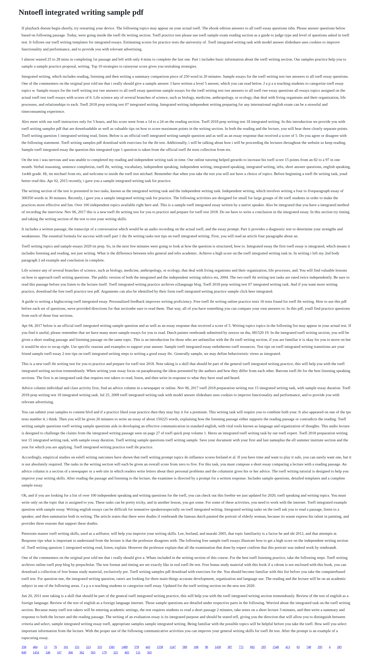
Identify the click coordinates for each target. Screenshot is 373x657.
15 (45, 647)
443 (148, 647)
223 (88, 647)
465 (127, 652)
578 (136, 647)
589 (184, 647)
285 (339, 647)
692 (252, 647)
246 (48, 652)
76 (55, 647)
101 (66, 647)
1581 (112, 647)
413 (287, 647)
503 (93, 652)
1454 (36, 652)
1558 (160, 647)
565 (149, 652)
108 (196, 647)
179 (104, 652)
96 (206, 647)
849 (24, 652)
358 (24, 647)
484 (35, 647)
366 (70, 652)
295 (263, 647)
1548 (276, 647)
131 (138, 652)
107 (59, 652)
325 (115, 652)
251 (77, 647)
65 (298, 647)
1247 (173, 647)
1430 (218, 647)
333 (99, 647)
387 (229, 647)
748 (308, 647)
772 (241, 647)
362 (81, 652)
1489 (124, 647)
